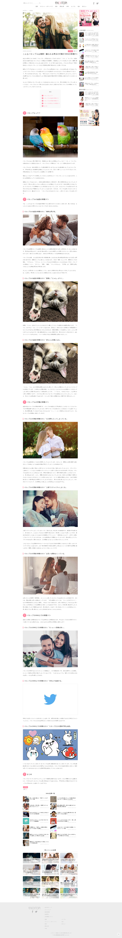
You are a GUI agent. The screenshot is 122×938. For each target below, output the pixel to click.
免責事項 (47, 914)
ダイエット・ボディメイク (46, 6)
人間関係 (31, 10)
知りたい (84, 6)
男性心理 (62, 6)
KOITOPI (25, 10)
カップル (73, 6)
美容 (56, 6)
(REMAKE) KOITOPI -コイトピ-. (62, 935)
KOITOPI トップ (48, 907)
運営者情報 (47, 912)
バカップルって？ (48, 95)
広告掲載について (49, 916)
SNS (76, 51)
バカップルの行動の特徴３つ (51, 100)
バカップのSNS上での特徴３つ (52, 103)
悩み (79, 6)
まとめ (45, 106)
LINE (67, 6)
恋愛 (37, 6)
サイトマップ (48, 909)
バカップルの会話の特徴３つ (51, 98)
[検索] (39, 3)
